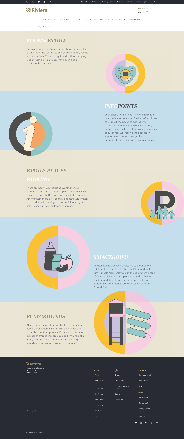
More (140, 392)
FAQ (140, 386)
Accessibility (49, 19)
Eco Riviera (99, 394)
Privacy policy (144, 403)
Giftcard (65, 19)
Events (121, 19)
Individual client (145, 375)
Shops (76, 19)
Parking (94, 2)
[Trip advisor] (50, 2)
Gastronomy (107, 19)
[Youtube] (38, 2)
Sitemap (142, 416)
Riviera (97, 370)
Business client (144, 380)
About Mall (84, 2)
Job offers (130, 2)
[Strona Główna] (41, 10)
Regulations (143, 397)
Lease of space (142, 2)
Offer (116, 370)
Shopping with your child (122, 387)
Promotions (135, 19)
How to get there (107, 2)
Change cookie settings (144, 410)
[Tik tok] (44, 2)
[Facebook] (27, 2)
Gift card (142, 370)
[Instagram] (33, 2)
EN (155, 2)
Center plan (90, 19)
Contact (119, 2)
